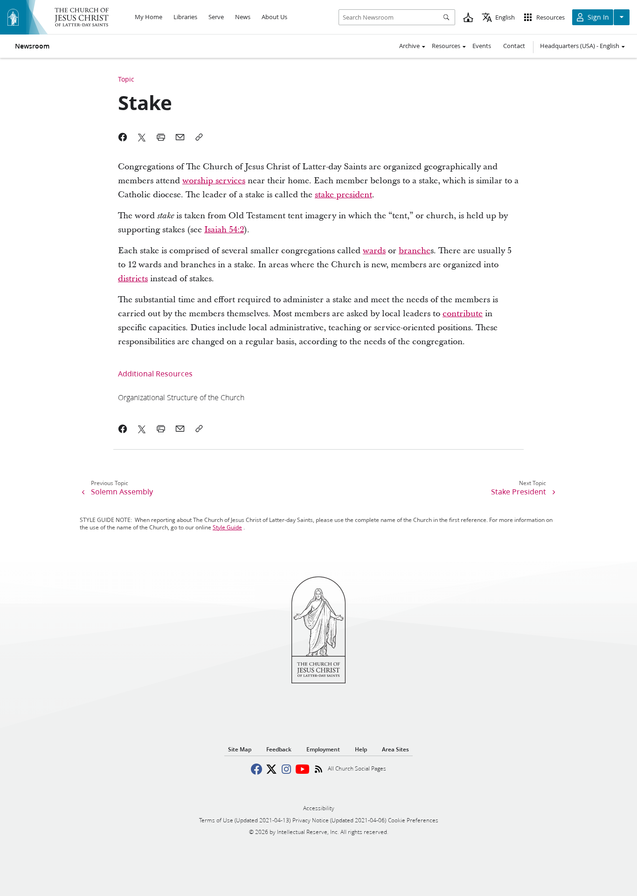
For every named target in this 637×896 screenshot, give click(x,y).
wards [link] (374, 251)
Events (481, 46)
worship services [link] (213, 181)
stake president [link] (343, 195)
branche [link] (414, 251)
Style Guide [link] (227, 527)
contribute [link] (463, 314)
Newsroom (32, 46)
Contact (514, 46)
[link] (181, 397)
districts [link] (133, 279)
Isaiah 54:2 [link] (224, 230)
